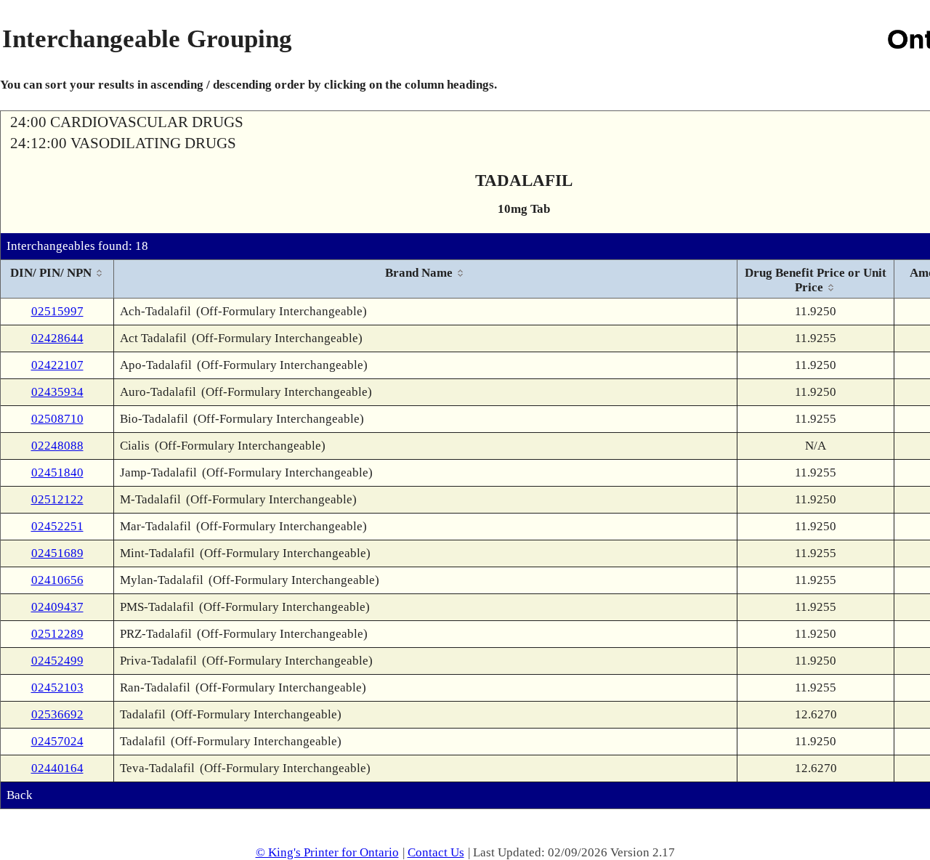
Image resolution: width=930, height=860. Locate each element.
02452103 (57, 687)
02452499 (57, 661)
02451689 (57, 553)
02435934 (57, 392)
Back (20, 795)
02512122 (57, 499)
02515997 (57, 311)
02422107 (57, 365)
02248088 (57, 446)
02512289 (57, 634)
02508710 (57, 419)
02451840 (57, 472)
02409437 (57, 607)
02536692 (57, 714)
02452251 (57, 526)
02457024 (57, 741)
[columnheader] (57, 279)
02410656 (57, 580)
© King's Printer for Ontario (327, 852)
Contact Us (436, 852)
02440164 (57, 768)
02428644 (57, 338)
